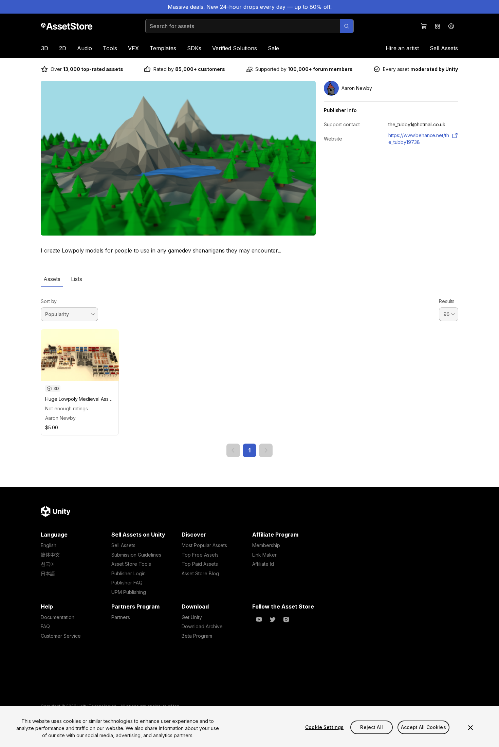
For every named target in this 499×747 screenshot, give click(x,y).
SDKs (194, 48)
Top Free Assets (200, 555)
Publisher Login (128, 573)
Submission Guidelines (136, 555)
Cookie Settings (324, 727)
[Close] (470, 727)
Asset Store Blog (200, 573)
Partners (120, 617)
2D (62, 48)
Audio (84, 48)
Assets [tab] (51, 279)
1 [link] (249, 450)
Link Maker (264, 555)
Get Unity (192, 617)
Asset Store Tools (131, 564)
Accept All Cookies (423, 727)
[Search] (346, 26)
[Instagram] (286, 619)
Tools (110, 48)
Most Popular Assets (204, 545)
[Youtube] (259, 619)
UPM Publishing (128, 592)
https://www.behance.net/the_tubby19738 (418, 138)
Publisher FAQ (127, 582)
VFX (133, 48)
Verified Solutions (234, 48)
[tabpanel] (249, 372)
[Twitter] (272, 619)
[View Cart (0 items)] (424, 26)
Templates (163, 48)
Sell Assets (444, 48)
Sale (273, 48)
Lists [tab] (76, 279)
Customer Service (61, 636)
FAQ (45, 626)
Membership (266, 545)
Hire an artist (402, 48)
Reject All (371, 727)
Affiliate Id (263, 564)
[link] (233, 450)
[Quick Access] (437, 26)
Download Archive (202, 626)
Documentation (57, 617)
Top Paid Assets (200, 564)
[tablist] (249, 279)
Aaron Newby (60, 418)
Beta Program (197, 636)
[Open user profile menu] (451, 26)
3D (44, 48)
